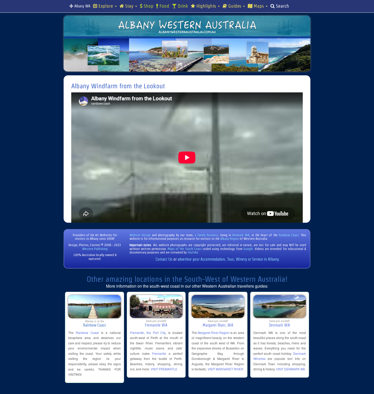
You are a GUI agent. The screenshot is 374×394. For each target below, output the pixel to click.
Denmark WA (240, 235)
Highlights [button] (206, 6)
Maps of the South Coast (185, 249)
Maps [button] (258, 6)
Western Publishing (95, 249)
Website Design (140, 235)
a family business (206, 235)
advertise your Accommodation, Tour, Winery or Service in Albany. (229, 259)
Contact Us (164, 259)
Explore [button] (105, 6)
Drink (182, 6)
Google (248, 249)
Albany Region (229, 239)
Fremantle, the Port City (148, 332)
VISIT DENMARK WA (290, 369)
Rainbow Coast (289, 235)
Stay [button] (129, 6)
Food (163, 6)
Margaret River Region (213, 332)
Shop (147, 6)
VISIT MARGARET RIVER (225, 369)
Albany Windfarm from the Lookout (118, 86)
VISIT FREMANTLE (164, 369)
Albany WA (81, 6)
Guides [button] (234, 6)
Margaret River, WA (218, 325)
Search (282, 6)
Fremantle (159, 353)
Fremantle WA (156, 325)
